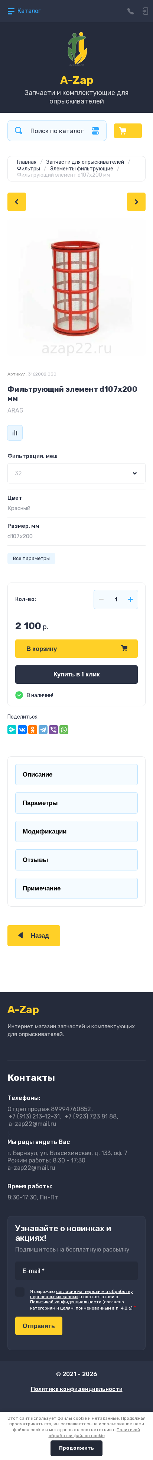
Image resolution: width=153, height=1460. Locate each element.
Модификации (44, 831)
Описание (37, 774)
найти (18, 130)
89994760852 (49, 1109)
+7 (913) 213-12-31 (34, 1116)
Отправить (39, 1326)
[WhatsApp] (63, 729)
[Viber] (53, 729)
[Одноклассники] (32, 729)
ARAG (15, 410)
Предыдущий (16, 202)
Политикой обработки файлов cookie (94, 1432)
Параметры (40, 803)
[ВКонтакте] (22, 729)
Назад (40, 935)
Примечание (42, 888)
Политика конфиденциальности (77, 1389)
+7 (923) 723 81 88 (91, 1116)
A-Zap (76, 80)
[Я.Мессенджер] (11, 729)
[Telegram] (43, 729)
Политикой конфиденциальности (65, 1301)
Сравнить (14, 432)
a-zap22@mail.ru (32, 1123)
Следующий (136, 202)
